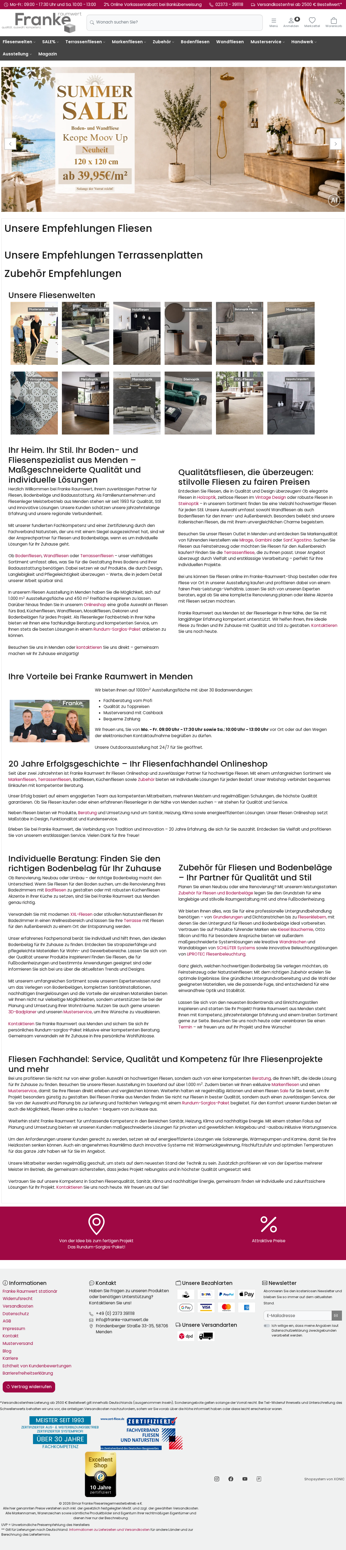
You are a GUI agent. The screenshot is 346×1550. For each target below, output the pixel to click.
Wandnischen (293, 942)
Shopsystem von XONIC (324, 1479)
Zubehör (162, 42)
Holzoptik (206, 497)
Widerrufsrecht (18, 1298)
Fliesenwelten (17, 42)
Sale (284, 1091)
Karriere (10, 1358)
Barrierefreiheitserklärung (28, 1373)
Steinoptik (188, 503)
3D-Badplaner (22, 1012)
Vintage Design (270, 497)
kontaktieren (89, 647)
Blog (7, 1351)
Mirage (246, 540)
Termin (185, 1027)
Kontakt (11, 1336)
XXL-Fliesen (81, 914)
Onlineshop (95, 604)
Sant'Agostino (297, 540)
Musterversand (18, 1343)
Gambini (263, 540)
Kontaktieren (324, 625)
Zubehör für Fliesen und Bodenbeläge (215, 893)
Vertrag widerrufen (31, 1386)
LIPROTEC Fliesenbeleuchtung (216, 954)
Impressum (14, 1328)
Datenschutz (16, 1314)
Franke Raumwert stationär (30, 1291)
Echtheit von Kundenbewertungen (37, 1366)
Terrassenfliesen (83, 42)
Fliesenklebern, (312, 917)
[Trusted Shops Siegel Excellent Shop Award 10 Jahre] (101, 1474)
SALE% (48, 42)
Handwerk (302, 42)
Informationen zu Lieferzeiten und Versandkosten (109, 1529)
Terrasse (132, 920)
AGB (7, 1321)
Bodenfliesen (195, 42)
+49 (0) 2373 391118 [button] (115, 1313)
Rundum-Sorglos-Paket (117, 629)
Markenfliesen (127, 42)
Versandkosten (18, 1306)
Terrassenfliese (239, 552)
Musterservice (266, 42)
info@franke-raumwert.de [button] (122, 1319)
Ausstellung (15, 54)
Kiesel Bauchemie (295, 929)
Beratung (87, 813)
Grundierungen (228, 917)
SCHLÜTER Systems (236, 948)
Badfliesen (55, 890)
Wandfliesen (230, 42)
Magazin (47, 54)
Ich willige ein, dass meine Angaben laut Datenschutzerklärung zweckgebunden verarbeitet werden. (305, 1330)
